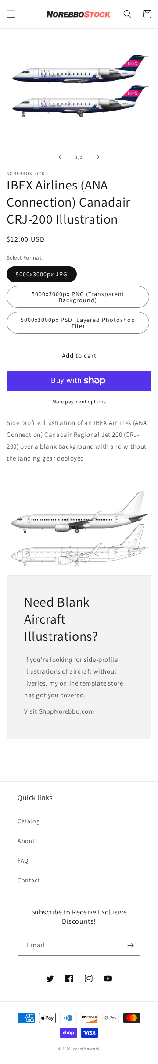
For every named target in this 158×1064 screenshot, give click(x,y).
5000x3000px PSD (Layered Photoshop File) (78, 323)
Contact (29, 880)
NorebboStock (86, 1048)
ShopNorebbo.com (66, 711)
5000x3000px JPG (42, 274)
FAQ (23, 860)
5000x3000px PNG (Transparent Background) (78, 297)
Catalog (29, 821)
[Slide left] (59, 157)
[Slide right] (98, 157)
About (26, 841)
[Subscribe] (130, 945)
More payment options (79, 401)
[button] (11, 14)
